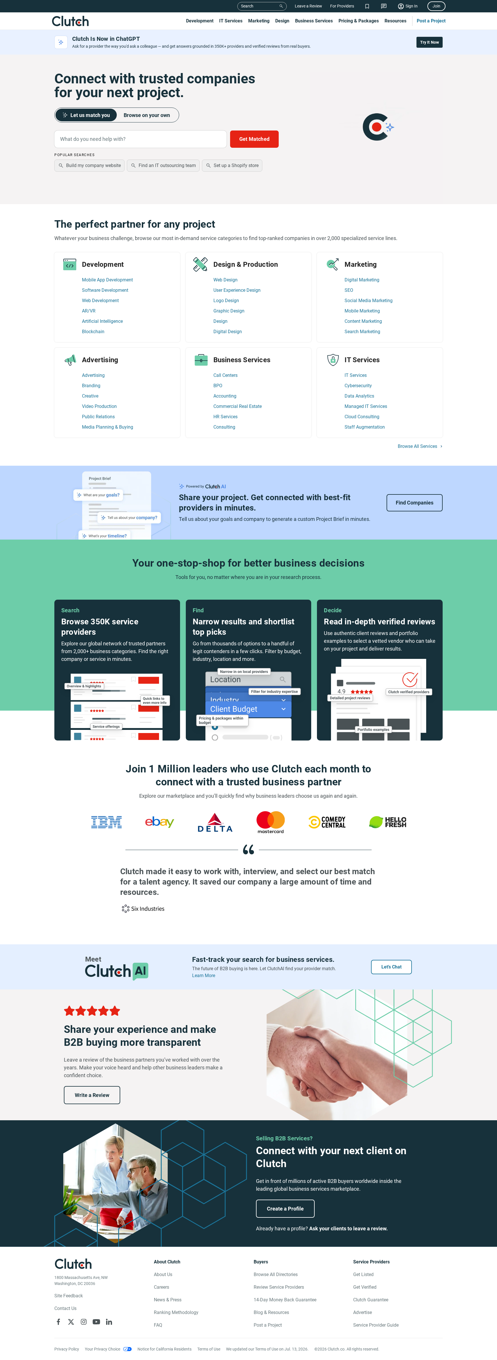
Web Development (100, 300)
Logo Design (226, 300)
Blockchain (93, 331)
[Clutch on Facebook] (58, 1322)
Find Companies (414, 503)
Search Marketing (362, 331)
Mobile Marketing (362, 311)
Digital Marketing (362, 280)
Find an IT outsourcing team (167, 165)
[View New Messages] (384, 6)
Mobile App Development (107, 280)
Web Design (225, 280)
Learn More (203, 975)
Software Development (105, 290)
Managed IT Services (366, 406)
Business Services (314, 21)
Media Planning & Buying (107, 427)
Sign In (412, 6)
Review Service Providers (279, 1287)
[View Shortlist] (367, 6)
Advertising (93, 375)
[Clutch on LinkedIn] (109, 1322)
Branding (91, 385)
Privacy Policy (66, 1349)
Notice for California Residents (164, 1349)
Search (247, 6)
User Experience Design (237, 290)
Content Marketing (363, 321)
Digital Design (227, 331)
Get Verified (364, 1287)
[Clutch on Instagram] (84, 1322)
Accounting (224, 396)
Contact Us (65, 1308)
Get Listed (363, 1274)
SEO (349, 290)
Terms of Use (208, 1349)
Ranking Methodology (176, 1312)
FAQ (158, 1325)
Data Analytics (359, 396)
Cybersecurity (358, 385)
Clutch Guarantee (370, 1300)
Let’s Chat (391, 967)
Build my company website (93, 165)
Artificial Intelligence (102, 321)
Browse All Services (417, 446)
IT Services (230, 21)
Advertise (362, 1312)
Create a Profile (285, 1209)
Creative (90, 396)
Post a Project (431, 21)
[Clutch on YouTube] (96, 1322)
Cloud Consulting (362, 416)
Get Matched (254, 139)
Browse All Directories (276, 1274)
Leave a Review (308, 6)
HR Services (225, 416)
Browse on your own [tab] (147, 115)
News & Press (167, 1300)
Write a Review (92, 1095)
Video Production (99, 406)
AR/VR (88, 311)
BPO (217, 385)
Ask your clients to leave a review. (348, 1228)
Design (282, 21)
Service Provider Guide (376, 1325)
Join (436, 6)
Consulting (224, 427)
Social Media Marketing (369, 300)
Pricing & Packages (359, 21)
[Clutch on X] (71, 1322)
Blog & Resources (271, 1312)
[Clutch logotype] (70, 21)
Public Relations (98, 416)
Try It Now (429, 42)
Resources (395, 21)
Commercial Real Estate (237, 406)
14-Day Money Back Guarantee (285, 1300)
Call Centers (225, 375)
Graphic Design (228, 311)
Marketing (258, 21)
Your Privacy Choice (102, 1349)
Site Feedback (68, 1295)
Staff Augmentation (365, 427)
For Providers (342, 6)
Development (199, 21)
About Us (163, 1274)
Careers (161, 1287)
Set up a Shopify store (236, 165)
